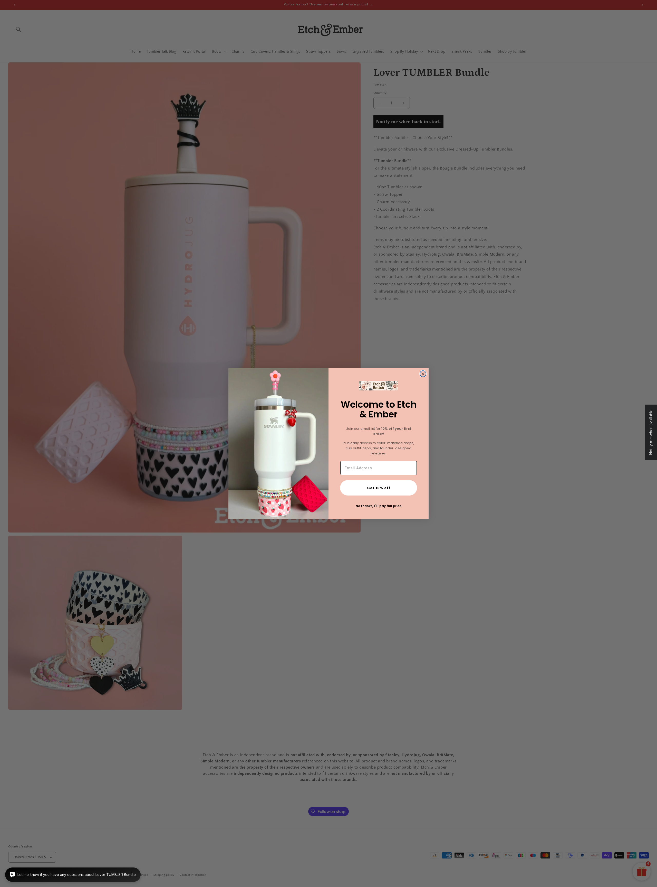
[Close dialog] (423, 374)
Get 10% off (378, 487)
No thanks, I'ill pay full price (378, 506)
